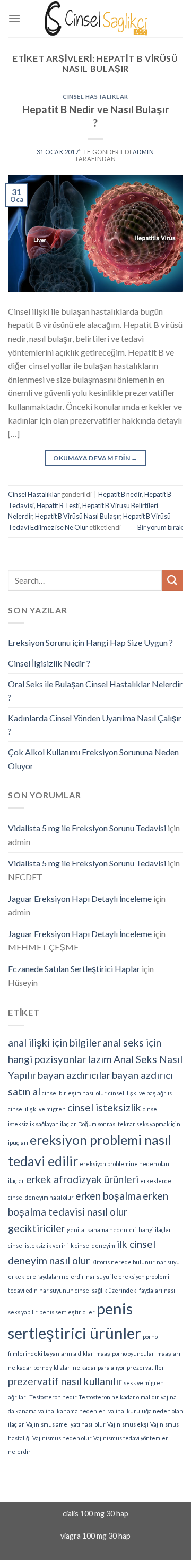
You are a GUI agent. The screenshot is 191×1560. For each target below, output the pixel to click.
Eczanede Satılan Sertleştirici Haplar (74, 969)
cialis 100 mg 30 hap (95, 1513)
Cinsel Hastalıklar (95, 96)
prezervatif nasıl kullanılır (65, 1381)
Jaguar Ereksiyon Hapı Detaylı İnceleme (80, 898)
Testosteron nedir (53, 1397)
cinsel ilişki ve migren (37, 1109)
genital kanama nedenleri (102, 1229)
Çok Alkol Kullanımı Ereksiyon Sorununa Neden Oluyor (93, 759)
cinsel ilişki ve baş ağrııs (140, 1093)
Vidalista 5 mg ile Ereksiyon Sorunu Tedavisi (87, 828)
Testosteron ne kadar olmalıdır (119, 1397)
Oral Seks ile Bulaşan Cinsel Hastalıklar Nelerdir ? (95, 691)
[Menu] (14, 18)
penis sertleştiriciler (67, 1312)
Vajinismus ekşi (128, 1424)
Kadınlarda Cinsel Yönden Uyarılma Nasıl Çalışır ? (94, 725)
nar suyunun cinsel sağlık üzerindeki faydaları (100, 1290)
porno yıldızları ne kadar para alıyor (79, 1367)
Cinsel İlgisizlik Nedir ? (49, 663)
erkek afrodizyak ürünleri (82, 1179)
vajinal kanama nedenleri (72, 1410)
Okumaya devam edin (95, 458)
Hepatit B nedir (120, 494)
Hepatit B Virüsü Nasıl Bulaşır (77, 516)
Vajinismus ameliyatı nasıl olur (66, 1424)
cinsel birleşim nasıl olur (74, 1093)
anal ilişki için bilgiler (54, 1042)
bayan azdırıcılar (74, 1075)
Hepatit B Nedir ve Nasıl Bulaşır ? (95, 116)
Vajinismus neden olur (62, 1438)
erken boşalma (108, 1196)
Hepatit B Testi (58, 505)
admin (143, 151)
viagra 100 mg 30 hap (95, 1535)
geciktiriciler (36, 1228)
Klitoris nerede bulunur (123, 1262)
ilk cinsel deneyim (91, 1245)
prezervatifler (145, 1367)
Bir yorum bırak (160, 527)
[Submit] (172, 580)
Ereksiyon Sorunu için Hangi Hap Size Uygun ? (90, 642)
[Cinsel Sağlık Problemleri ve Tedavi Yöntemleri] (95, 18)
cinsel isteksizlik (104, 1107)
